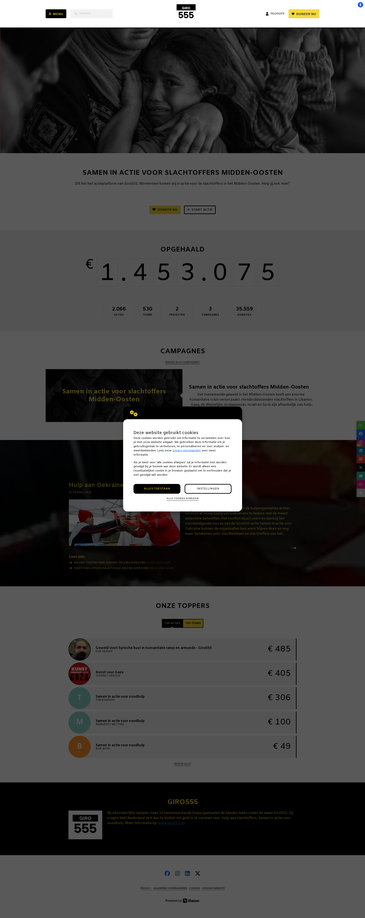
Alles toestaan (157, 489)
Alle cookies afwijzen (183, 498)
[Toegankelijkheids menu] (360, 4)
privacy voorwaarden (186, 450)
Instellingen (208, 489)
